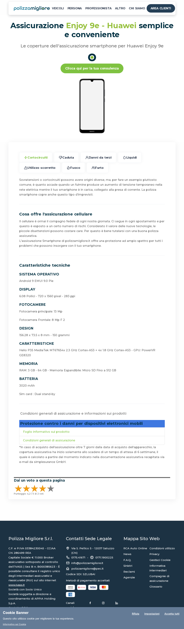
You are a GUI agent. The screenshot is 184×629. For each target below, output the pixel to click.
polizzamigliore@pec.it (87, 568)
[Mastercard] (103, 587)
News (127, 554)
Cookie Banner (16, 613)
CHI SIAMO (137, 8)
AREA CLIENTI (161, 8)
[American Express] (70, 594)
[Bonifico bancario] (70, 587)
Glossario (156, 586)
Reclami (129, 571)
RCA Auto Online (135, 548)
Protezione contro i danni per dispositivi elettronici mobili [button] (81, 423)
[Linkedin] (116, 605)
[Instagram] (103, 605)
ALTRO (120, 8)
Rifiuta (135, 613)
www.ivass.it (16, 585)
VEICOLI (58, 8)
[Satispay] (81, 587)
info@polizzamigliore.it (87, 563)
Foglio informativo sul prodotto (46, 431)
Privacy (154, 554)
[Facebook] (90, 605)
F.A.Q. (127, 560)
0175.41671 (78, 557)
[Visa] (92, 587)
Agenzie (129, 577)
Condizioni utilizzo (162, 548)
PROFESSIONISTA (98, 8)
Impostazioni (151, 613)
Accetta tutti (171, 613)
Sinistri (127, 565)
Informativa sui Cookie (14, 624)
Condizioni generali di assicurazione (49, 440)
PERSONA (75, 8)
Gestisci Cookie (160, 560)
